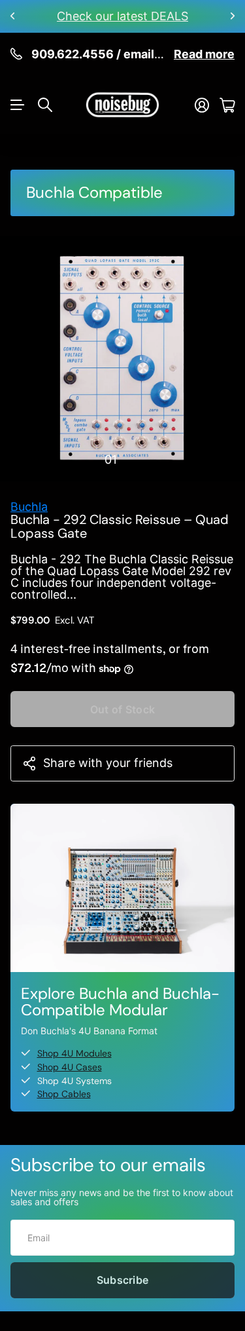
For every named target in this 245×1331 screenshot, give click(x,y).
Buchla (29, 507)
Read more (204, 54)
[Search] (45, 104)
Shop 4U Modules (74, 1053)
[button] (13, 16)
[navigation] (134, 459)
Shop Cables (64, 1094)
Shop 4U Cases (69, 1067)
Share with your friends (107, 763)
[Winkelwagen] (227, 105)
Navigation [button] (17, 104)
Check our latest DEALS (122, 16)
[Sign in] (202, 105)
